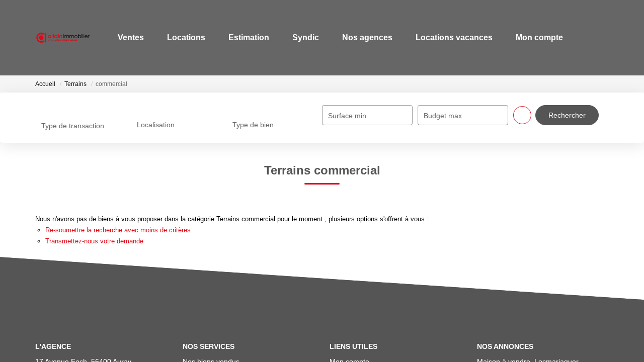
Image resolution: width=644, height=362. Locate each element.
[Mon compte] (600, 37)
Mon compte (535, 37)
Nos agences (363, 37)
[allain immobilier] (61, 37)
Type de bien (253, 125)
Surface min (347, 116)
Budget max (443, 116)
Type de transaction (72, 126)
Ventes (127, 37)
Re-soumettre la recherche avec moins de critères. (119, 230)
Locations (182, 37)
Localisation (156, 125)
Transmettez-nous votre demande (94, 241)
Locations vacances (450, 37)
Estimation (244, 37)
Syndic (301, 37)
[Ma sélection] (585, 37)
